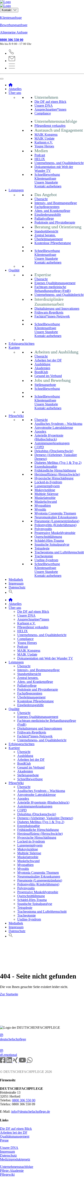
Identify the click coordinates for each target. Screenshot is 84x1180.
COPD (39, 447)
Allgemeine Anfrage (14, 32)
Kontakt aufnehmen (47, 186)
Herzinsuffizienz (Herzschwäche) (57, 474)
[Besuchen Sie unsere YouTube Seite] (23, 1061)
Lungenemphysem (47, 486)
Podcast (39, 155)
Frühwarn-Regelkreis (48, 312)
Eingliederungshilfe (47, 214)
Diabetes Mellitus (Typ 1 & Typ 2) (57, 462)
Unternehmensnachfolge (16, 1167)
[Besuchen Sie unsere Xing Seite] (16, 1061)
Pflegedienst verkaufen (49, 125)
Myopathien (42, 505)
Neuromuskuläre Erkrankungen (55, 517)
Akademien (42, 368)
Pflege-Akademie (12, 1170)
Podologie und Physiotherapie (54, 222)
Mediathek (16, 579)
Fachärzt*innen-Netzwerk (52, 316)
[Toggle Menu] (1, 78)
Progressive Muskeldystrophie (54, 533)
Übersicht (41, 199)
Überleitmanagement (48, 239)
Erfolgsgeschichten (21, 343)
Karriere (14, 347)
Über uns (15, 93)
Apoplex (40, 431)
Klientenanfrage (11, 17)
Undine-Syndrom (46, 560)
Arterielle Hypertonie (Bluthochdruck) (48, 437)
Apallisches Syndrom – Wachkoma (58, 424)
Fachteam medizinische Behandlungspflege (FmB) (52, 289)
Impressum (16, 583)
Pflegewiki (7, 1174)
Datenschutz (17, 587)
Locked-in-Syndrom (48, 482)
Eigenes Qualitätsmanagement (54, 283)
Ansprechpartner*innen (50, 109)
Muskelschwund (45, 501)
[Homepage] (10, 85)
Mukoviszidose (44, 490)
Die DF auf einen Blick (50, 101)
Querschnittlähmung (48, 536)
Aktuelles (15, 89)
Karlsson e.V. (43, 142)
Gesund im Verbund (48, 376)
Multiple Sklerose (46, 494)
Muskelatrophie (45, 498)
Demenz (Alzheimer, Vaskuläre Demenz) (45, 818)
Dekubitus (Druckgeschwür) (53, 451)
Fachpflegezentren (46, 207)
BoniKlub (41, 372)
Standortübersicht (46, 231)
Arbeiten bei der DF (48, 360)
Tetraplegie (42, 548)
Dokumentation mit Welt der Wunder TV (45, 658)
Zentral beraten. (45, 235)
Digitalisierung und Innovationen (56, 308)
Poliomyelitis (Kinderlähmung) (55, 525)
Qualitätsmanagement (14, 1136)
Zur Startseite (9, 994)
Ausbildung (42, 364)
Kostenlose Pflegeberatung (52, 243)
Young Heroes (44, 146)
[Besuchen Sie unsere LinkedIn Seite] (9, 1061)
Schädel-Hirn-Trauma (49, 540)
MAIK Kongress (46, 134)
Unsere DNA (43, 105)
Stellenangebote (45, 385)
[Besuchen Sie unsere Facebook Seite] (3, 1061)
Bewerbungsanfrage (13, 25)
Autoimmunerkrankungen (52, 443)
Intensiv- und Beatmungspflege (55, 203)
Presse (4, 1140)
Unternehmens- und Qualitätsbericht (59, 163)
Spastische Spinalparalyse (51, 544)
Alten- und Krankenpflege (52, 211)
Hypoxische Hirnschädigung (53, 478)
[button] (11, 592)
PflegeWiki (16, 416)
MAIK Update (44, 138)
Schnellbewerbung (47, 174)
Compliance (42, 113)
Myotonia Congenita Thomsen (55, 513)
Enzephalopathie (45, 466)
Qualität (14, 270)
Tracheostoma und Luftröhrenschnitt (59, 552)
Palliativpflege (44, 218)
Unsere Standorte (46, 182)
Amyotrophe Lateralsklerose (53, 427)
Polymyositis (43, 529)
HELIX (39, 159)
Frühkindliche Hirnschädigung (55, 470)
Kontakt (7, 10)
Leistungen (16, 190)
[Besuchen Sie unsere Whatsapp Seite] (30, 1061)
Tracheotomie (43, 556)
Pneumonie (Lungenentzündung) (56, 521)
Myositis (40, 509)
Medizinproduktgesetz (15, 1159)
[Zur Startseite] (42, 4)
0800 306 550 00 (11, 40)
